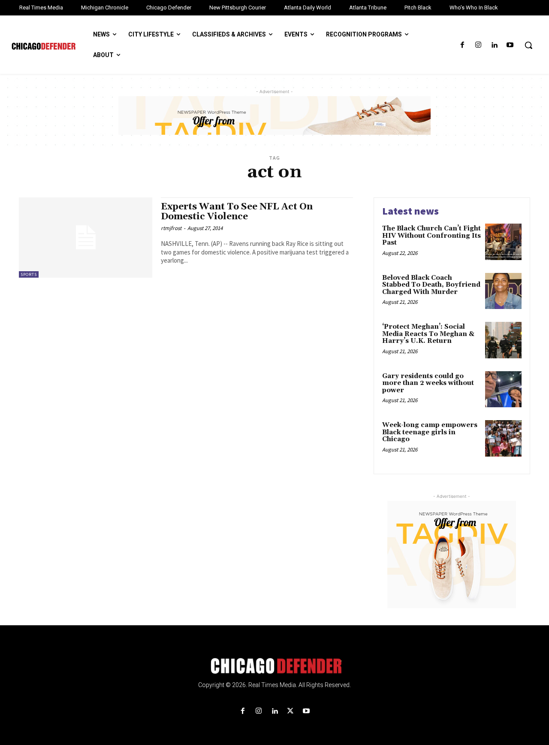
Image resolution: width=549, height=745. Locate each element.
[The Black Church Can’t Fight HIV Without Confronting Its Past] (503, 242)
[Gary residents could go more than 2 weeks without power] (503, 389)
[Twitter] (290, 711)
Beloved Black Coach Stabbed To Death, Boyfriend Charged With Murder (431, 285)
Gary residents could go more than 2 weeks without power (428, 383)
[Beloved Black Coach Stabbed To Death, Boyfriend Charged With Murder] (503, 291)
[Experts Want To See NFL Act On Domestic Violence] (85, 237)
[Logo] (274, 666)
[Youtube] (510, 45)
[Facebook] (462, 45)
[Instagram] (478, 45)
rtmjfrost (171, 228)
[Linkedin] (494, 45)
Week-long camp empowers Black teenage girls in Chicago (429, 432)
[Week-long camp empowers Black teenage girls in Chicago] (503, 438)
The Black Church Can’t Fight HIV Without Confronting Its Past (431, 235)
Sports (29, 274)
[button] (528, 45)
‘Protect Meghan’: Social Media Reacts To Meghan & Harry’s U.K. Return (428, 334)
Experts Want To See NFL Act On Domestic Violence (237, 211)
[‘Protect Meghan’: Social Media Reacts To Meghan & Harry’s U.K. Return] (503, 340)
